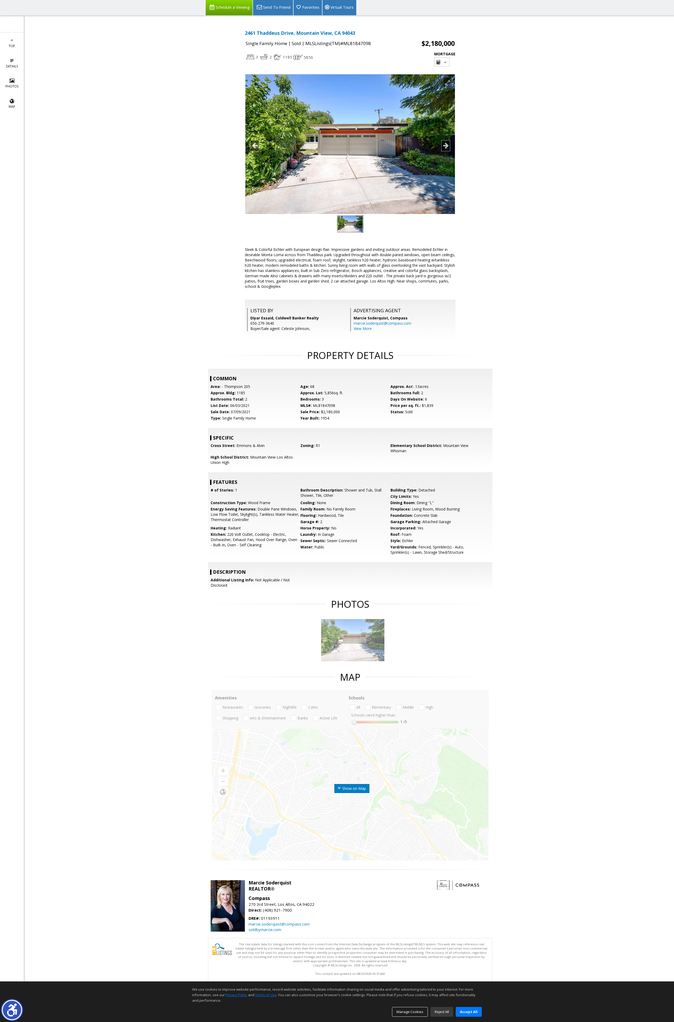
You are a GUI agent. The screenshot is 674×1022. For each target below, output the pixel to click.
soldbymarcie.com (265, 929)
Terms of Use (265, 994)
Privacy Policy (236, 994)
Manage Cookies (410, 1011)
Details (12, 66)
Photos (12, 86)
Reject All (442, 1011)
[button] (12, 1010)
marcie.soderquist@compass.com (382, 323)
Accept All (469, 1011)
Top (12, 46)
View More (363, 328)
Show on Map (353, 788)
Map (12, 106)
